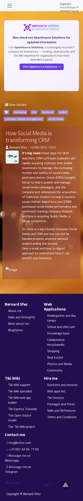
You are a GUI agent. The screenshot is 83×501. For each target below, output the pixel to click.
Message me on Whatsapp (18, 458)
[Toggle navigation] (9, 6)
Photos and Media (59, 363)
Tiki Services (55, 397)
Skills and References (61, 410)
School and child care (61, 326)
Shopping (53, 350)
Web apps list (56, 391)
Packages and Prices (61, 404)
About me (15, 310)
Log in (47, 484)
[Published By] (7, 147)
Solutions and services (62, 384)
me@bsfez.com (20, 442)
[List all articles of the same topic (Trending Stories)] (12, 157)
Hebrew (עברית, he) (69, 10)
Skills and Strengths (21, 317)
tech (65, 153)
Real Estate (55, 357)
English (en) (65, 4)
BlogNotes (15, 330)
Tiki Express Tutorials (22, 408)
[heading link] (30, 304)
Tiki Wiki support (19, 384)
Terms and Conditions (62, 416)
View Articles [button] (17, 104)
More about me (18, 323)
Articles (14, 482)
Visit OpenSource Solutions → (41, 67)
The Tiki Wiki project (21, 426)
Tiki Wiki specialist (20, 391)
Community (55, 370)
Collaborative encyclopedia (56, 342)
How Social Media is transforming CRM (29, 136)
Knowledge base (58, 333)
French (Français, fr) (69, 7)
